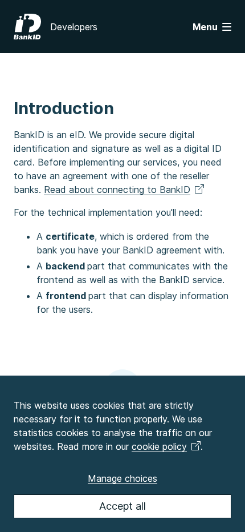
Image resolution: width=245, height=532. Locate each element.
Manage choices (122, 478)
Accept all (122, 506)
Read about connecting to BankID (117, 189)
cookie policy (159, 446)
